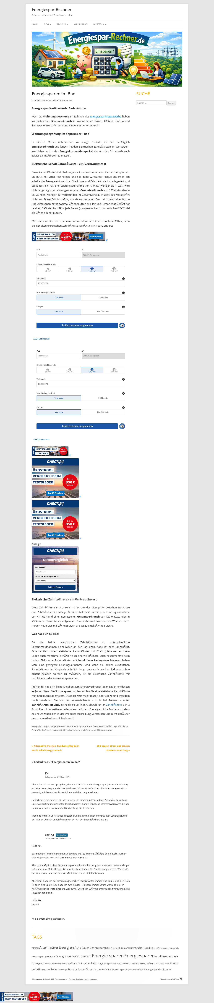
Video (108, 969)
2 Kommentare (65, 100)
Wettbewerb (99, 726)
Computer (129, 947)
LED (147, 963)
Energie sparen (51, 730)
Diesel (155, 948)
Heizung (96, 963)
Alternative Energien (56, 947)
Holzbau (121, 963)
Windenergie (147, 969)
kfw (143, 964)
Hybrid (139, 964)
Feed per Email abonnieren (79, 979)
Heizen (87, 963)
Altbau (35, 947)
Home (34, 24)
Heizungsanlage (109, 963)
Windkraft (159, 969)
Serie (76, 726)
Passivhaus (164, 963)
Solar (54, 969)
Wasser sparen (120, 969)
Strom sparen (95, 969)
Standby (73, 969)
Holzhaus (131, 963)
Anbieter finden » (55, 587)
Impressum (98, 24)
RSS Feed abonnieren (58, 979)
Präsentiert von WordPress (169, 979)
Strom (89, 726)
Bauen (85, 948)
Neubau (154, 963)
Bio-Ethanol (112, 948)
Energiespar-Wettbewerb (61, 726)
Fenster (48, 963)
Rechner (61, 24)
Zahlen (109, 726)
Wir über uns (80, 24)
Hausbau (66, 963)
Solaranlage (62, 970)
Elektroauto (162, 948)
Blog (46, 24)
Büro (120, 947)
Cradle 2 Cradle (143, 947)
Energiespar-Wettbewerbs (105, 116)
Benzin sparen (98, 948)
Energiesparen (139, 956)
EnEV (157, 956)
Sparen (82, 726)
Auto (78, 948)
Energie (45, 726)
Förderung (56, 963)
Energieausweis (48, 956)
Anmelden (93, 979)
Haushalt (76, 963)
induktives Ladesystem (69, 730)
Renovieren (45, 970)
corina (35, 100)
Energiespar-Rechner (52, 9)
